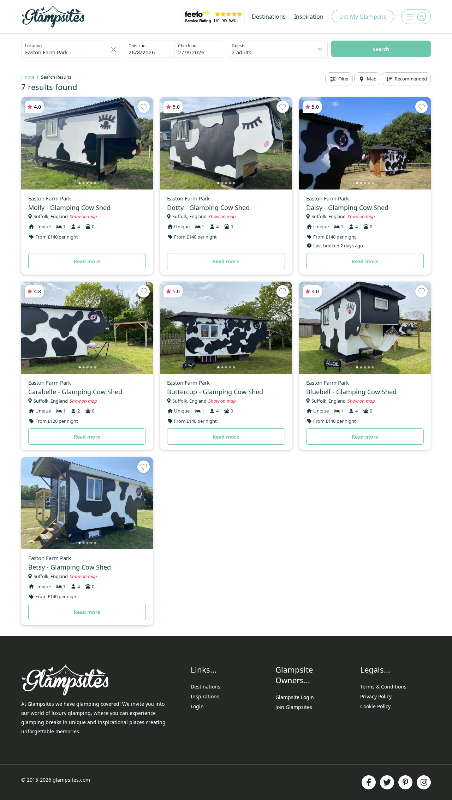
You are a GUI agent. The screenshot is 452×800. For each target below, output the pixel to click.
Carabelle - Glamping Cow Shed (75, 391)
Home (27, 77)
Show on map (83, 216)
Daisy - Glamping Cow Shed (347, 207)
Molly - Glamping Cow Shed (69, 207)
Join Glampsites (293, 707)
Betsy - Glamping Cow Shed (69, 567)
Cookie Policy (375, 706)
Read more (87, 261)
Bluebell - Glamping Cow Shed (351, 391)
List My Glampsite (363, 16)
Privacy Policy (376, 696)
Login (197, 706)
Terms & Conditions (383, 686)
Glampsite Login (294, 697)
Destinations (269, 16)
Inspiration (308, 16)
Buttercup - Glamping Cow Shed (215, 391)
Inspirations (205, 696)
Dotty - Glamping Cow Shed (208, 207)
